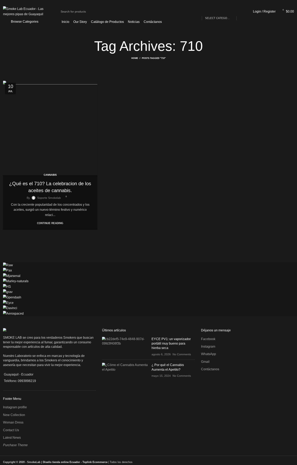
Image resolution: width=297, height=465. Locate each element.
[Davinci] (10, 308)
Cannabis (50, 174)
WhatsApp (208, 354)
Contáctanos (210, 369)
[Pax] (7, 270)
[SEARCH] (241, 11)
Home (134, 58)
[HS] (7, 286)
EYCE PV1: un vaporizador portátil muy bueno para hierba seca (171, 343)
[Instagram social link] (291, 2)
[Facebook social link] (287, 2)
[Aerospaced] (13, 313)
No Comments (182, 354)
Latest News (12, 437)
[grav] (8, 292)
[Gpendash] (12, 297)
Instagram (208, 346)
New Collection (14, 415)
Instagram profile (15, 407)
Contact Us (11, 430)
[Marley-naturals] (15, 281)
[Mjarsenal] (11, 275)
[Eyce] (8, 302)
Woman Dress (13, 422)
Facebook (208, 339)
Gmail (205, 361)
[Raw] (8, 265)
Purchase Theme (15, 445)
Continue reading (50, 223)
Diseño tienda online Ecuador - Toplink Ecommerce (75, 462)
